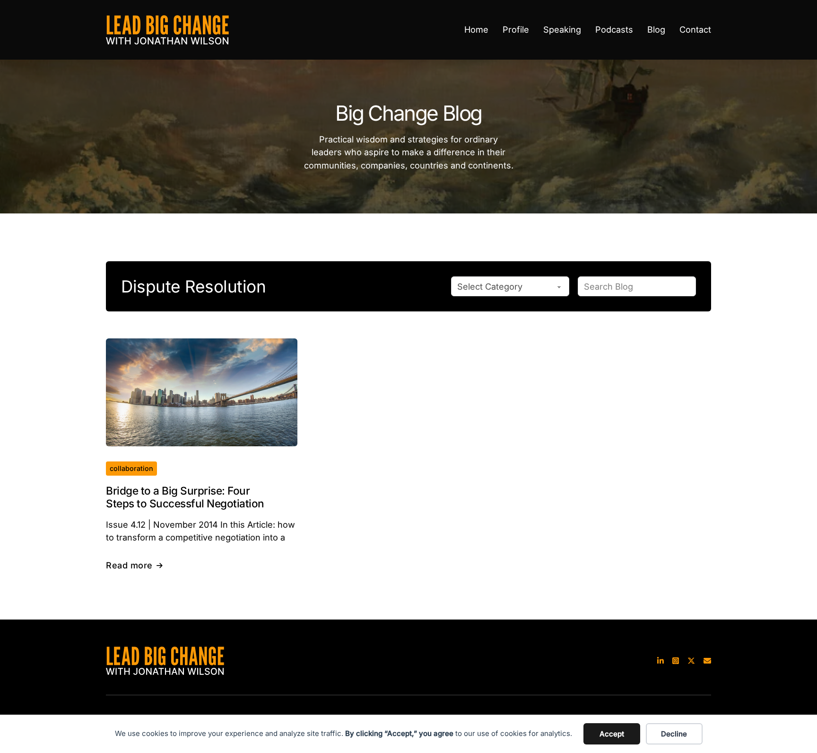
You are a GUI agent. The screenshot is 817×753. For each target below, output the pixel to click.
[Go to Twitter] (691, 660)
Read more (129, 565)
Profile (516, 29)
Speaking (562, 29)
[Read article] (201, 391)
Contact (695, 29)
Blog (656, 29)
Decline (674, 733)
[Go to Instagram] (675, 660)
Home (476, 29)
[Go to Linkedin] (660, 660)
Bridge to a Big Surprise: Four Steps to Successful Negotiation (185, 497)
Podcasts (614, 29)
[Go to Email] (707, 660)
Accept (612, 733)
